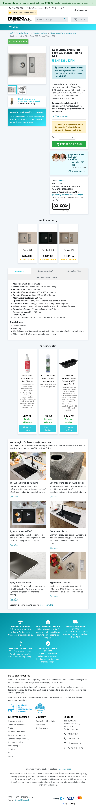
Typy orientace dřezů (21, 531)
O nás (10, 728)
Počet (54, 137)
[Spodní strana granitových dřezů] (68, 466)
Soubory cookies (15, 742)
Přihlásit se (40, 724)
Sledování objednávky (45, 721)
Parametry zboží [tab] (45, 271)
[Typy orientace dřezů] (28, 514)
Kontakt (11, 756)
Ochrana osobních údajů (18, 739)
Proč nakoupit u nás (16, 731)
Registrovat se (42, 728)
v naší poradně (46, 605)
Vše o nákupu (14, 746)
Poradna (11, 749)
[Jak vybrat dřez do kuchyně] (28, 466)
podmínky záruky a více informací (67, 195)
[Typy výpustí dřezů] (68, 565)
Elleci (61, 180)
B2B (9, 753)
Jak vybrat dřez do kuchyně (24, 482)
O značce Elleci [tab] (74, 271)
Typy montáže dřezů (20, 582)
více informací (65, 769)
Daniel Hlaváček (22, 800)
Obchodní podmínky (17, 724)
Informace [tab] (19, 271)
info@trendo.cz (34, 8)
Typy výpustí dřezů (60, 582)
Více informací (61, 116)
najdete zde (82, 3)
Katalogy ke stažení (16, 735)
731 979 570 (16, 8)
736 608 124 (73, 738)
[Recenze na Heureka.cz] (40, 709)
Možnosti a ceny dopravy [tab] (48, 277)
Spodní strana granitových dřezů (67, 482)
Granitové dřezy (58, 531)
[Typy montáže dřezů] (28, 565)
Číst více (14, 497)
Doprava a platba (15, 721)
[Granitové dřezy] (68, 514)
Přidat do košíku (69, 144)
